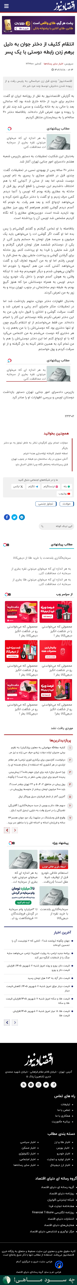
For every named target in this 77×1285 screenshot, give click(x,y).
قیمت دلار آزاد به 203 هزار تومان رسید (48, 978)
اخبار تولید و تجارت (58, 1159)
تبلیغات (65, 1104)
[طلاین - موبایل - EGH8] (38, 25)
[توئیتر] (14, 517)
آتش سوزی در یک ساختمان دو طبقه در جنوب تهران (39, 459)
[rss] (24, 1085)
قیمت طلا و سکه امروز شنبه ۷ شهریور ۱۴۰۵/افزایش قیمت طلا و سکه (37, 1001)
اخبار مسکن (29, 1148)
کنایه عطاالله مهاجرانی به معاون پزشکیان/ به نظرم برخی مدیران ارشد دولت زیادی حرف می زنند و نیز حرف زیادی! (36, 750)
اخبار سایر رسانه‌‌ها (25, 1165)
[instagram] (39, 1085)
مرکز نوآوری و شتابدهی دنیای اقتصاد (52, 1231)
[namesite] (64, 6)
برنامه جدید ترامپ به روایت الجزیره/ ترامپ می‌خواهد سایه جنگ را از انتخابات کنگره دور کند (38, 956)
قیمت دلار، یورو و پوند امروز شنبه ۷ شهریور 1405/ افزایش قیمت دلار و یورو (38, 968)
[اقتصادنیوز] (38, 1060)
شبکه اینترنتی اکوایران (60, 1200)
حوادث (66, 504)
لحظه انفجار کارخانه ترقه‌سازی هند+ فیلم (45, 453)
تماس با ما (63, 1110)
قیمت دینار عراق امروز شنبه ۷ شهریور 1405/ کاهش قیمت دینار (37, 989)
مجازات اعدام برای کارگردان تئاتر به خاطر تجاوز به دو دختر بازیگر (36, 445)
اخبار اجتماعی (28, 1159)
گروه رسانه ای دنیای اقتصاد (57, 1187)
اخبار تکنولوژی (27, 1154)
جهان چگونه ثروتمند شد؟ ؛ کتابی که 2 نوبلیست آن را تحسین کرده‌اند (40, 943)
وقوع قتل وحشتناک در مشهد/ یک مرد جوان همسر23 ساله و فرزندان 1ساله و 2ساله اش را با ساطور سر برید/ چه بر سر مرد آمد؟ (36, 820)
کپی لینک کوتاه (64, 526)
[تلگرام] (22, 517)
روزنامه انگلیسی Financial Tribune (53, 1212)
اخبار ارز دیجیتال (60, 1165)
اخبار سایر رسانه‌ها (53, 64)
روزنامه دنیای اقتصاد (61, 1193)
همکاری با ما (62, 1116)
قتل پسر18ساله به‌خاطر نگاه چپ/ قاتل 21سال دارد (41, 464)
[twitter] (46, 1085)
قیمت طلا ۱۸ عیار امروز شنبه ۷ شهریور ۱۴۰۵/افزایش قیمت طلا (41, 1013)
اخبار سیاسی (28, 1142)
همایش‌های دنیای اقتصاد (59, 1225)
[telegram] (31, 1085)
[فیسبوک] (7, 517)
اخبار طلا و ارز (62, 1142)
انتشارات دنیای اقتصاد (61, 1219)
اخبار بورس (63, 1148)
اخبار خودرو (63, 1154)
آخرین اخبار (62, 932)
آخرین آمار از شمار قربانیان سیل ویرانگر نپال (42, 796)
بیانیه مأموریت (61, 1122)
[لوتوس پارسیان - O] (38, 1280)
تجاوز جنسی (45, 504)
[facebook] (54, 1085)
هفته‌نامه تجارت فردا (61, 1206)
